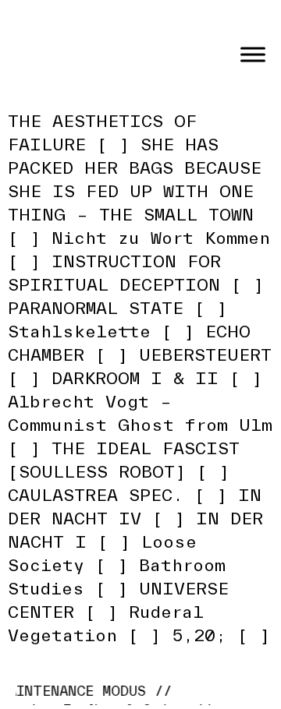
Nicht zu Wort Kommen (161, 237)
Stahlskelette (79, 331)
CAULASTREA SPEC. (95, 494)
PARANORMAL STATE (95, 307)
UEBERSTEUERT (205, 354)
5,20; (199, 635)
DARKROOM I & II (135, 378)
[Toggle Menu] (252, 54)
